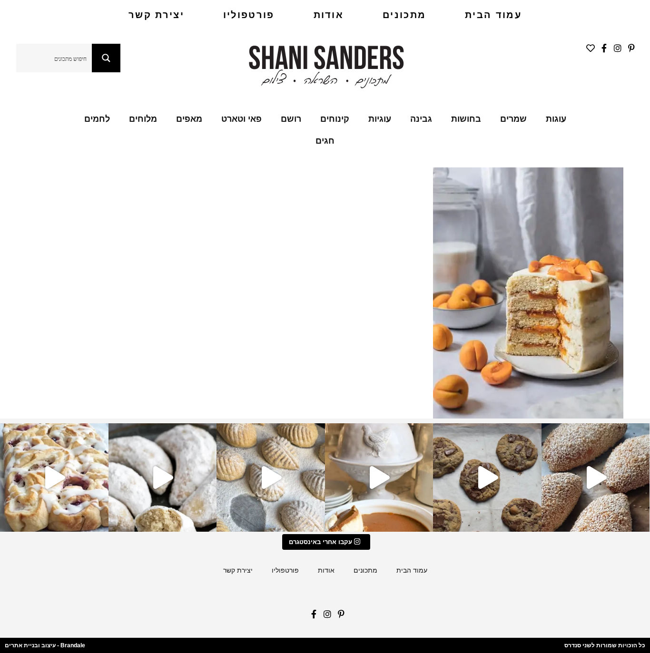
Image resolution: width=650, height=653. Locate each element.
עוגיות (379, 119)
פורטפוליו (249, 15)
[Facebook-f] (602, 51)
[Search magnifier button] (106, 58)
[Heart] (588, 51)
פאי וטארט (241, 119)
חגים (325, 141)
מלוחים (143, 119)
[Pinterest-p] (629, 51)
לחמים (97, 119)
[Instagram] (615, 51)
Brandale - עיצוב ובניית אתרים (45, 645)
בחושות (466, 119)
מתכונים (404, 15)
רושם (291, 119)
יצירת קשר (156, 15)
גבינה (421, 119)
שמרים (513, 119)
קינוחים (334, 119)
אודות (329, 15)
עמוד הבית (493, 15)
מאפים (189, 119)
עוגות (556, 119)
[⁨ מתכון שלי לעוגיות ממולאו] (162, 477)
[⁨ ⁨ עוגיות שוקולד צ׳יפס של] (487, 477)
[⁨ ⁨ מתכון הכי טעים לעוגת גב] (379, 477)
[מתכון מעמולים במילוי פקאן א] (271, 477)
